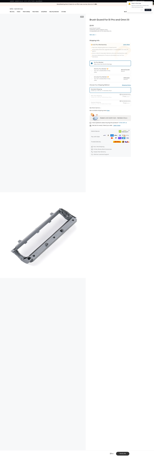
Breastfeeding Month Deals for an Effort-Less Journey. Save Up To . (77, 4)
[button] (93, 35)
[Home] (16, 9)
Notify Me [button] (123, 453)
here (108, 110)
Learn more (116, 125)
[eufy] (25, 1)
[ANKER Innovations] (138, 1)
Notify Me (148, 9)
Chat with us (123, 122)
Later (141, 9)
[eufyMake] (31, 1)
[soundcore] (38, 1)
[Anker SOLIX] (19, 1)
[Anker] (12, 1)
